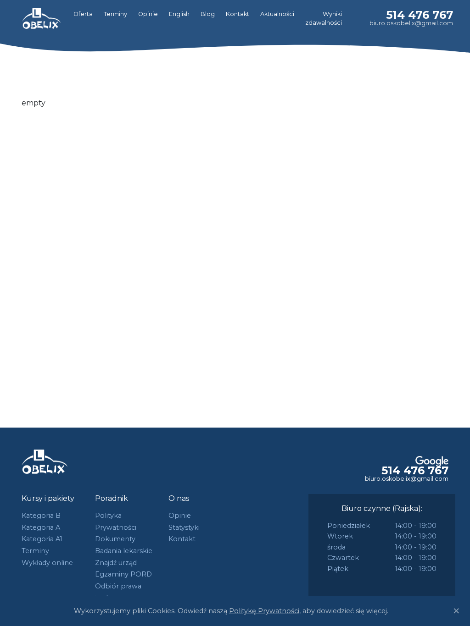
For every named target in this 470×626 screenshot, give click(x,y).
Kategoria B (41, 515)
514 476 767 (419, 15)
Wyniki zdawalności (323, 18)
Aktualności (277, 14)
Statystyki (184, 527)
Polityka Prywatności (115, 521)
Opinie (148, 14)
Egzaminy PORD (123, 574)
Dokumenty (115, 539)
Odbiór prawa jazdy (118, 592)
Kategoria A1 (42, 539)
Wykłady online (47, 563)
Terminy (115, 14)
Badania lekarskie (123, 551)
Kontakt (237, 14)
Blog (208, 14)
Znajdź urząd (116, 563)
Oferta (83, 14)
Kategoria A (41, 527)
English (179, 14)
